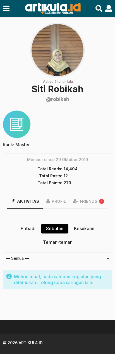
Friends (91, 201)
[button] (6, 8)
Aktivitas (28, 201)
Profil (59, 201)
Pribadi (28, 228)
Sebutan (54, 228)
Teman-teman (58, 242)
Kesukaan (84, 228)
